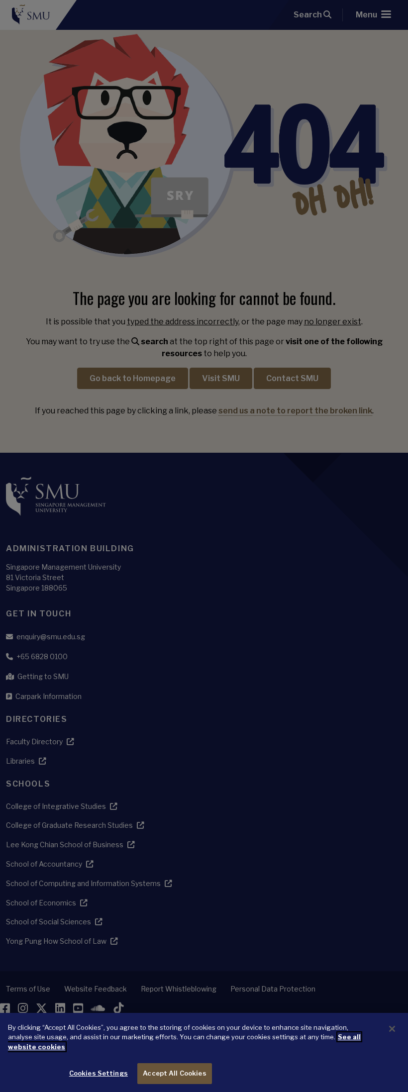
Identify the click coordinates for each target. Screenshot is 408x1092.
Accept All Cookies (174, 1073)
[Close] (392, 1029)
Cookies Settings (98, 1073)
